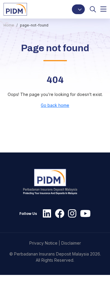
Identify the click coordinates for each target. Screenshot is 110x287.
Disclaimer (71, 242)
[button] (78, 9)
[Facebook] (58, 214)
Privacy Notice (43, 242)
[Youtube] (84, 214)
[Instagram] (70, 214)
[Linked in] (45, 214)
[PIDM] (15, 9)
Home (9, 25)
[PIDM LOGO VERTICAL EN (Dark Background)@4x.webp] (53, 181)
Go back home (55, 105)
